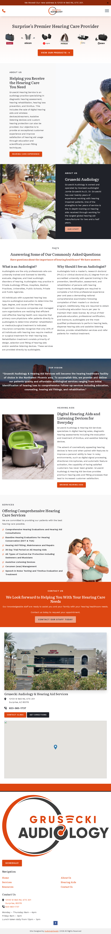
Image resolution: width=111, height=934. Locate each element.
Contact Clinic (15, 715)
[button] (55, 747)
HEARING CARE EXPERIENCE (26, 154)
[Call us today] (3, 10)
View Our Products (54, 52)
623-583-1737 (12, 906)
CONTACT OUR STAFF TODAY (55, 619)
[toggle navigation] (107, 10)
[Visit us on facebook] (55, 923)
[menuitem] (26, 878)
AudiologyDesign (51, 931)
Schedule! (12, 863)
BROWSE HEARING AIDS (71, 485)
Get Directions (38, 715)
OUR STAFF (73, 229)
